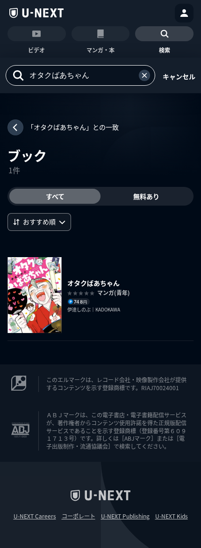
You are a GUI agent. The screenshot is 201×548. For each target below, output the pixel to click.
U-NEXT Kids (171, 516)
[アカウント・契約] (184, 13)
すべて (55, 196)
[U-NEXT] (36, 13)
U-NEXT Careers (35, 516)
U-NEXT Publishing (125, 516)
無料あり (146, 196)
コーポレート (78, 516)
